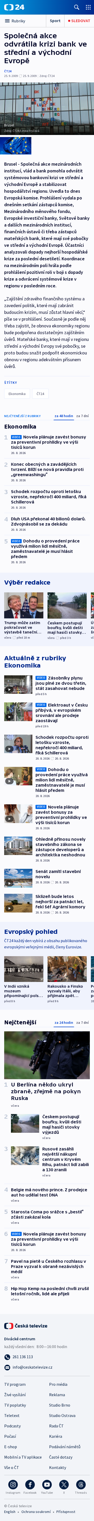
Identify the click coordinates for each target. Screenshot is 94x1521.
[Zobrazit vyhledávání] (77, 7)
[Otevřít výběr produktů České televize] (88, 7)
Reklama (57, 1394)
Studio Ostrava (62, 1415)
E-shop (10, 1446)
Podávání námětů (64, 1446)
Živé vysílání (15, 1394)
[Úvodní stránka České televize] (26, 1325)
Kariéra (55, 1436)
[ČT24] (14, 7)
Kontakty (57, 1467)
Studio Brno (59, 1405)
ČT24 (7, 71)
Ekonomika (17, 393)
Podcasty (12, 1425)
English (9, 1511)
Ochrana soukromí (36, 1511)
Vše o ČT (11, 1467)
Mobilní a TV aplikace (23, 1457)
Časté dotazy (60, 1457)
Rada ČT (56, 1425)
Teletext (12, 1415)
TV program (15, 1384)
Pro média (58, 1384)
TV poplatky (15, 1405)
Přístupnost (65, 1511)
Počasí (10, 1436)
